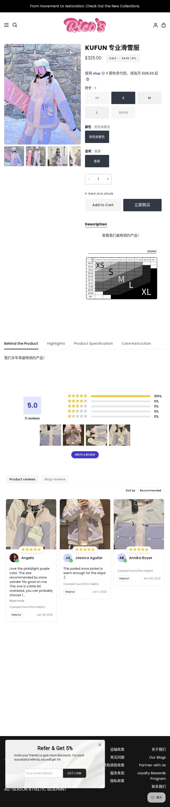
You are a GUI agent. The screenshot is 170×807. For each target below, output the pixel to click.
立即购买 (142, 205)
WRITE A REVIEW (85, 455)
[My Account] (154, 25)
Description (96, 224)
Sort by (130, 490)
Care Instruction (136, 343)
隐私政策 (117, 780)
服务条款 (117, 773)
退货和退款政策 (112, 765)
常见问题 (117, 757)
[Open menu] (4, 25)
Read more (17, 601)
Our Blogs (157, 757)
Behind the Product (21, 343)
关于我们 (159, 749)
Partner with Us (152, 765)
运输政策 (117, 749)
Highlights (56, 343)
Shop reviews (55, 479)
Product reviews (22, 479)
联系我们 (159, 786)
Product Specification (93, 343)
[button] (50, 435)
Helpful (16, 615)
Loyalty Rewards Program (151, 776)
